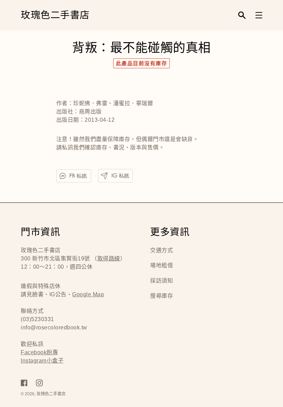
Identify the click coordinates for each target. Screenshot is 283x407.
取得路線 (108, 258)
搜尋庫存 (161, 296)
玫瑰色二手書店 (55, 15)
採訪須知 (161, 281)
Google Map (88, 294)
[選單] (258, 15)
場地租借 (161, 265)
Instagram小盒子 (42, 361)
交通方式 (161, 250)
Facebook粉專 (39, 352)
